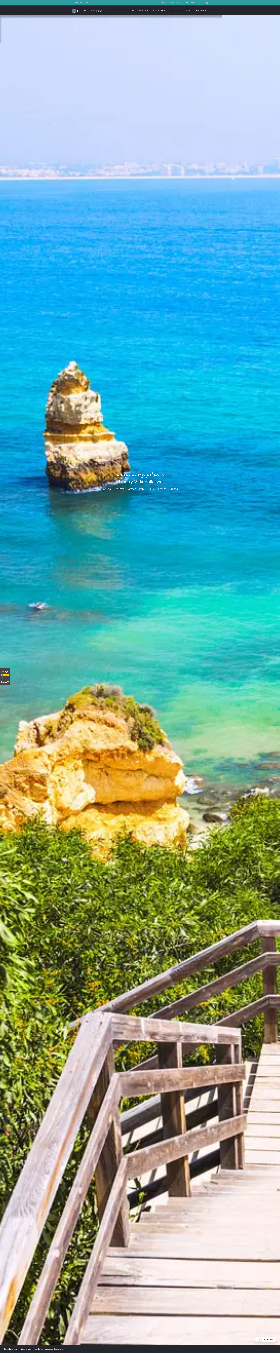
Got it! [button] (269, 1349)
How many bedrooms (142, 1340)
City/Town (118, 1340)
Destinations (144, 11)
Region (97, 1340)
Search (199, 1344)
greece (132, 489)
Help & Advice (159, 11)
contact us (201, 11)
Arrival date (159, 1340)
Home (132, 11)
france (162, 489)
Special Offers (175, 11)
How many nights (181, 1340)
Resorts (189, 11)
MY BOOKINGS (169, 3)
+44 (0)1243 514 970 (80, 3)
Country (77, 1340)
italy (141, 489)
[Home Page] (88, 11)
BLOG (179, 3)
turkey (151, 489)
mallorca (120, 489)
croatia (174, 489)
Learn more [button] (58, 1349)
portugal (106, 489)
